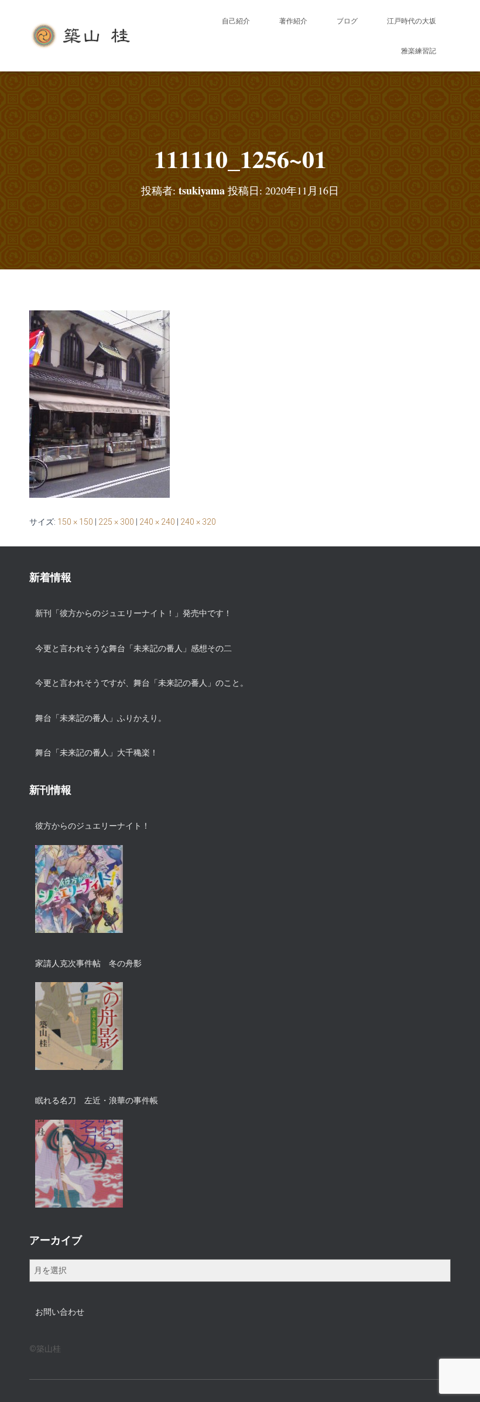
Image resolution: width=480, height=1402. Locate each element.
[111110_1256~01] (99, 403)
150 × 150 (75, 521)
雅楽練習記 (418, 51)
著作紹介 (293, 21)
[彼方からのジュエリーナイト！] (79, 889)
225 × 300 (116, 521)
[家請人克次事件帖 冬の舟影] (79, 1026)
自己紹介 (236, 21)
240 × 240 (157, 521)
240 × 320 (198, 521)
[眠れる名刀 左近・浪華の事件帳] (79, 1163)
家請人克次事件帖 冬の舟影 (88, 963)
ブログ (347, 21)
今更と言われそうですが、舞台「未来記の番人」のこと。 (141, 683)
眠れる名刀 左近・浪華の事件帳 (96, 1100)
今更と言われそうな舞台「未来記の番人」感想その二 (133, 648)
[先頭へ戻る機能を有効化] (457, 1378)
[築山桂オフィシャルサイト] (81, 35)
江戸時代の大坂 (411, 21)
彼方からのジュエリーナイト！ (92, 825)
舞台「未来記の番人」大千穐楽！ (96, 752)
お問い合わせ (59, 1311)
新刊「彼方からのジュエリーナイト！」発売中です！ (133, 613)
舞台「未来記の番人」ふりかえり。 (100, 718)
